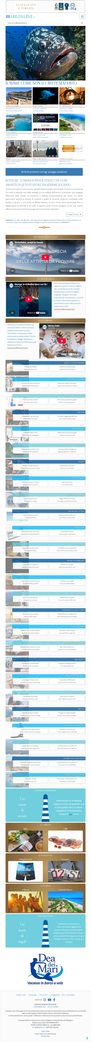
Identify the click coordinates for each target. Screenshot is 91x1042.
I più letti (43, 995)
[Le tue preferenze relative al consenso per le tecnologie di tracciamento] (87, 1038)
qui (70, 813)
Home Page (21, 995)
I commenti (54, 995)
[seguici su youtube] (49, 1000)
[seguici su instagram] (45, 1000)
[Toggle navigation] (82, 16)
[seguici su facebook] (54, 1000)
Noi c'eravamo (68, 995)
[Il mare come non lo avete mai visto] (45, 53)
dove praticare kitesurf (54, 220)
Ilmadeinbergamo (40, 1007)
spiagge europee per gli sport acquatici (47, 222)
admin (28, 220)
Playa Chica (17, 222)
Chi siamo (32, 995)
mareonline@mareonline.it (64, 309)
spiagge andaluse (28, 222)
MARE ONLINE (45, 1031)
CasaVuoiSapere (52, 1007)
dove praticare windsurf (70, 220)
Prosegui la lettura (73, 214)
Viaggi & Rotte (37, 220)
